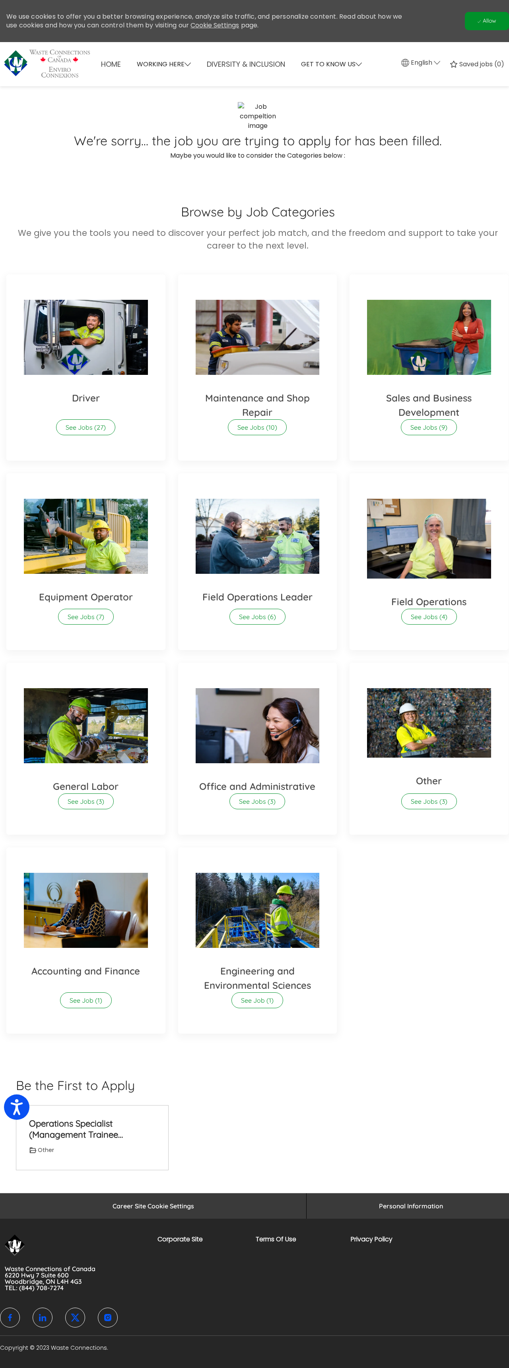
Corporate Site (180, 1239)
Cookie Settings (214, 25)
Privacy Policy (371, 1239)
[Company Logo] (36, 64)
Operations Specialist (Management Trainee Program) (73, 1129)
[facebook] (9, 1317)
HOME (111, 64)
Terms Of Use (276, 1239)
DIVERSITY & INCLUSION (246, 64)
